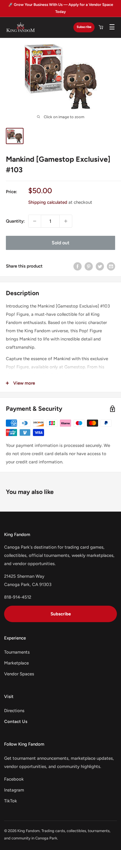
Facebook (14, 779)
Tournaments (17, 652)
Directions (14, 710)
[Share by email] (111, 266)
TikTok (10, 801)
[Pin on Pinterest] (89, 266)
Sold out (60, 243)
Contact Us (15, 721)
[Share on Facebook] (77, 266)
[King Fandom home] (20, 27)
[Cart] (101, 27)
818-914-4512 (17, 597)
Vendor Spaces (19, 674)
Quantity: (15, 221)
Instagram (14, 790)
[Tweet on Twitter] (100, 266)
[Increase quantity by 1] (66, 221)
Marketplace (16, 663)
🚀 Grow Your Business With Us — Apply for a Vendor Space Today (60, 8)
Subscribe (84, 27)
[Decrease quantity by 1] (34, 221)
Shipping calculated (47, 202)
